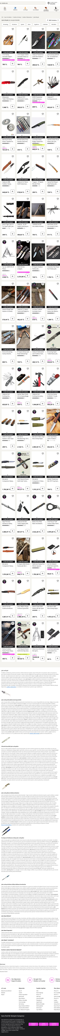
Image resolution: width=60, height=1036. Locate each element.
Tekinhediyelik (22, 969)
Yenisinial (37, 968)
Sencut (32, 968)
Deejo (31, 969)
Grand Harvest (52, 968)
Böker (10, 968)
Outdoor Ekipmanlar (27, 17)
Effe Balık (28, 969)
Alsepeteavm (16, 969)
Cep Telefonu (39, 1009)
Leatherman (43, 966)
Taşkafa (50, 966)
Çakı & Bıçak (36, 17)
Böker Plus (6, 968)
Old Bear (2, 968)
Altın (37, 991)
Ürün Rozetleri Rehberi (24, 1007)
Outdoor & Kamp (17, 17)
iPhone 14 (38, 994)
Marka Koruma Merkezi (6, 991)
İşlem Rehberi (22, 998)
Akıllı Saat (38, 996)
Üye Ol (20, 991)
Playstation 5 (39, 1000)
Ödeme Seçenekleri (23, 994)
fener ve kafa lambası (6, 825)
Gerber (30, 966)
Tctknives (41, 968)
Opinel (22, 24)
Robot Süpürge (39, 992)
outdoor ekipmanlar (11, 687)
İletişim (2, 994)
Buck (29, 24)
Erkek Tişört (39, 1007)
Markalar (3, 992)
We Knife (55, 969)
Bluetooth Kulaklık (40, 1004)
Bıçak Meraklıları (49, 969)
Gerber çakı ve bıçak (34, 733)
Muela (47, 968)
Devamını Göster (4, 971)
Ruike (45, 968)
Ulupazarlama (23, 968)
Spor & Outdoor (8, 17)
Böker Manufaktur (4, 969)
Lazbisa (35, 969)
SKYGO (14, 968)
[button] (36, 50)
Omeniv (17, 968)
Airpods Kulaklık (40, 998)
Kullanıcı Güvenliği (23, 1000)
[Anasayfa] (2, 17)
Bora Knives (35, 966)
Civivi (47, 966)
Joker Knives (43, 969)
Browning (5, 24)
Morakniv (53, 24)
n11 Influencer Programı (24, 1009)
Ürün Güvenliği (22, 1002)
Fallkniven (10, 969)
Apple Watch (39, 1002)
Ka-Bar (38, 969)
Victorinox (14, 24)
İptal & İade (21, 996)
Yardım (20, 992)
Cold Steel (28, 968)
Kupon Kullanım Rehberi (24, 1006)
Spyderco (36, 24)
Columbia (45, 24)
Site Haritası (21, 1004)
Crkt (39, 966)
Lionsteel (55, 966)
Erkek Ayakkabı (39, 1006)
